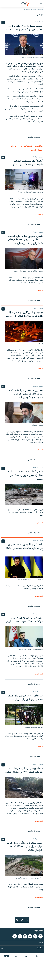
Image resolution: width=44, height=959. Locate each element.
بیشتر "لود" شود (22, 919)
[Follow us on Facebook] (40, 936)
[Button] (34, 137)
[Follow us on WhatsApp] (20, 936)
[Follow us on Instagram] (25, 936)
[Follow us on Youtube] (30, 936)
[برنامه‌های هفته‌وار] (16, 956)
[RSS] (14, 936)
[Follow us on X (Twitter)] (35, 936)
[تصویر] (26, 956)
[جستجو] (37, 956)
